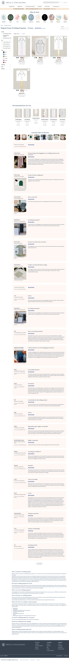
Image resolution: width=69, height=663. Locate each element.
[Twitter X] (3, 655)
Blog (47, 647)
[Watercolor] (58, 17)
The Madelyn (16, 415)
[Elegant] (11, 17)
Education (37, 648)
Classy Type (15, 429)
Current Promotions (50, 650)
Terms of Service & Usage (24, 659)
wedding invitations (51, 591)
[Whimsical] (65, 17)
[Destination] (4, 17)
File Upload (60, 645)
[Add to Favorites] (28, 37)
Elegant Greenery (16, 403)
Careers (48, 648)
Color (2, 50)
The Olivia (15, 190)
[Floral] (17, 17)
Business (40, 6)
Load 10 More (39, 563)
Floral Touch (15, 454)
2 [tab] (40, 128)
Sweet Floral (15, 168)
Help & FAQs (60, 647)
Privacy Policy (32, 659)
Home (2, 25)
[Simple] (45, 17)
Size (2, 40)
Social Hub (48, 645)
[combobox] (52, 2)
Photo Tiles (47, 6)
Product (2, 31)
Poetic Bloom (16, 468)
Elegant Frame (16, 33)
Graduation (11, 6)
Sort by (62, 26)
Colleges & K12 (56, 6)
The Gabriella (16, 146)
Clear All (23, 33)
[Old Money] (38, 17)
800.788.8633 (60, 655)
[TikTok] (1, 655)
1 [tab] (39, 128)
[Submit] (60, 2)
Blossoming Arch (16, 257)
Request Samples (61, 648)
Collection (3, 64)
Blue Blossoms (16, 289)
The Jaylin (15, 235)
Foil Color (3, 68)
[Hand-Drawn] (31, 17)
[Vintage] (52, 17)
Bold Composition (16, 496)
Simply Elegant (16, 334)
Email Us (66, 655)
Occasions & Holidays (30, 6)
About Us (48, 644)
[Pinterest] (6, 655)
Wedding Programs (7, 25)
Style (2, 66)
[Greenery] (24, 17)
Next (67, 117)
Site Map (38, 659)
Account (59, 644)
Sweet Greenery (16, 516)
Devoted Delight (16, 212)
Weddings (20, 6)
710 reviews (43, 28)
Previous (14, 117)
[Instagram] (7, 655)
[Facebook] (4, 655)
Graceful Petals (16, 323)
